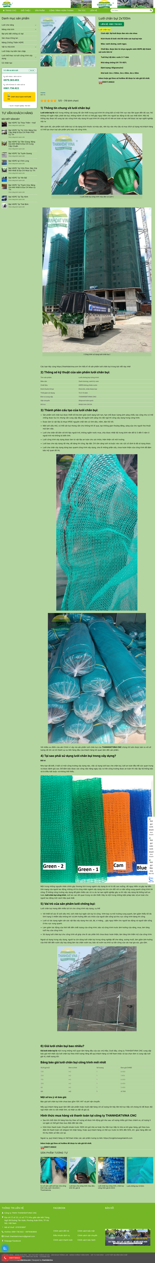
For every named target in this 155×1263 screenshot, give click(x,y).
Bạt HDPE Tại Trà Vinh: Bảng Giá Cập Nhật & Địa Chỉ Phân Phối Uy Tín (22, 132)
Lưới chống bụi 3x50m (135, 1186)
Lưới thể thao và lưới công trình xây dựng (17, 57)
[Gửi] (151, 10)
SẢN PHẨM (40, 10)
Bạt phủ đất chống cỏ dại (12, 33)
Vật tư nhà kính (8, 47)
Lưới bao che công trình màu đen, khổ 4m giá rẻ (82, 1187)
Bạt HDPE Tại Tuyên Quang (20, 153)
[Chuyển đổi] (35, 25)
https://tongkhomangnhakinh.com (117, 1138)
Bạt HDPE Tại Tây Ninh (18, 197)
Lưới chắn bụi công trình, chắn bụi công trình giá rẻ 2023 (111, 1187)
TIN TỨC (82, 10)
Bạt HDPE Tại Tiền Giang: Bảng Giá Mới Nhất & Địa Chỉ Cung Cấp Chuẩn (22, 144)
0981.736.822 (11, 88)
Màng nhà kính (8, 29)
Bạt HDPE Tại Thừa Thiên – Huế (22, 123)
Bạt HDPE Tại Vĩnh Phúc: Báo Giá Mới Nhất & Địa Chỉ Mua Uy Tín (23, 169)
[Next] (91, 35)
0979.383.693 (11, 80)
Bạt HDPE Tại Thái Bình (18, 204)
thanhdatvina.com (23, 1260)
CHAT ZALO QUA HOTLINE (21, 97)
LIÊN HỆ (93, 10)
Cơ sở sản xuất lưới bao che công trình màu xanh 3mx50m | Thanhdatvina (53, 1188)
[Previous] (44, 35)
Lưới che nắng (8, 25)
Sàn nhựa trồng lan (10, 38)
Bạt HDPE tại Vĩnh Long (19, 161)
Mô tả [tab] (43, 95)
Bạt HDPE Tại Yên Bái (18, 178)
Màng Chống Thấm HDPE (13, 42)
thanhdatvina (47, 1260)
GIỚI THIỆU (25, 10)
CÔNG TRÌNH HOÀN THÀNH (61, 10)
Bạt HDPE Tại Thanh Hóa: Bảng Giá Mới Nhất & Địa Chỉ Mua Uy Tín (22, 187)
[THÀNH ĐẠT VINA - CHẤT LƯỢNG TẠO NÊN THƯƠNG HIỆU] (13, 4)
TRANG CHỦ (10, 10)
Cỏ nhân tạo (7, 63)
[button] (43, 50)
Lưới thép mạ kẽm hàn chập (14, 51)
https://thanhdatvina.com (67, 366)
